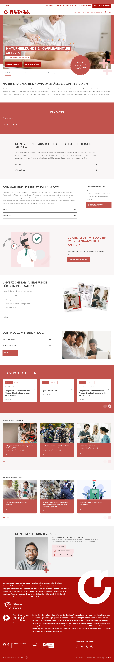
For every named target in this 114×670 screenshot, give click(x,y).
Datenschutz (90, 658)
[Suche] (105, 12)
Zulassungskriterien (50, 18)
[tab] (4, 405)
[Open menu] (109, 12)
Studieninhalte (23, 18)
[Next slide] (109, 406)
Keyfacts (3, 18)
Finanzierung (35, 18)
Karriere (12, 18)
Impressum (79, 658)
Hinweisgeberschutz (104, 658)
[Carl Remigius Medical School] (18, 12)
